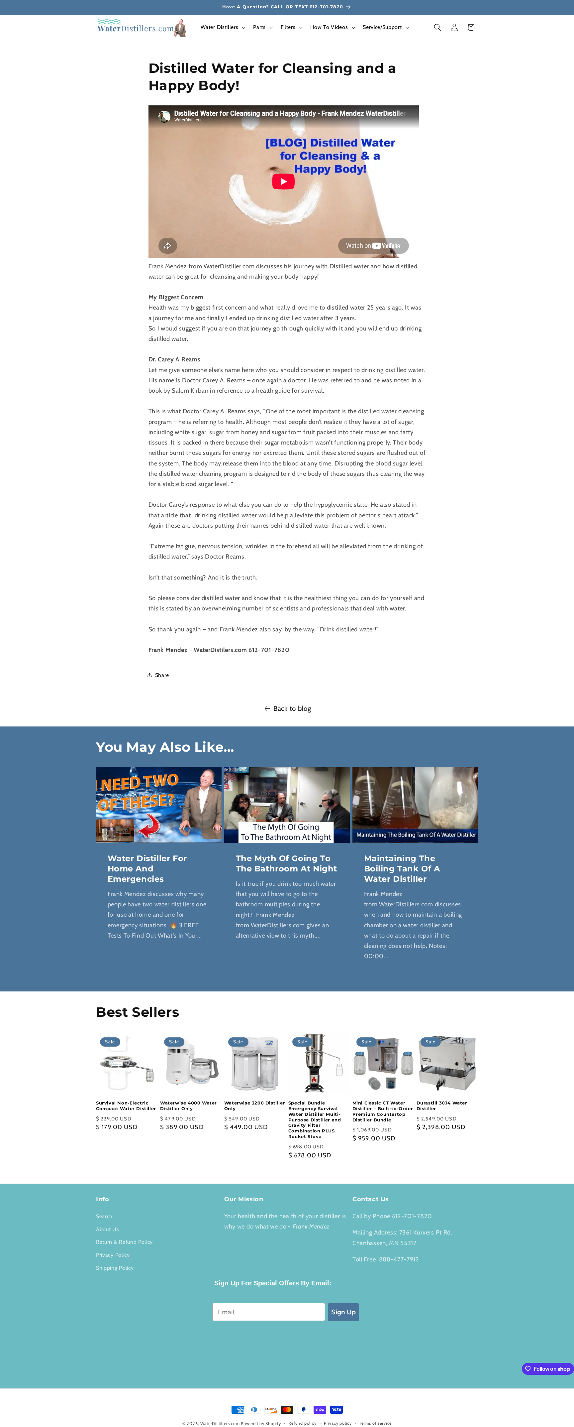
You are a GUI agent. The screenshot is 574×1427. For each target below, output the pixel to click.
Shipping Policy (115, 1267)
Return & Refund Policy (124, 1241)
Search (104, 1216)
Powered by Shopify (261, 1423)
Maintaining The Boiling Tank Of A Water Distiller (402, 868)
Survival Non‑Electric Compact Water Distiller (126, 1105)
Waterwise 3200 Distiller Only (254, 1105)
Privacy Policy (113, 1254)
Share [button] (162, 675)
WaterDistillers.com (219, 1423)
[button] (222, 28)
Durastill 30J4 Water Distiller (442, 1105)
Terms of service (375, 1423)
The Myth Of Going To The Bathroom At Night (286, 863)
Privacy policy (338, 1423)
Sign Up (343, 1312)
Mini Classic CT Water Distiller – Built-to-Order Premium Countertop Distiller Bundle (382, 1111)
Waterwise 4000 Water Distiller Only (188, 1105)
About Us (107, 1229)
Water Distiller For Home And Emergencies (147, 868)
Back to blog (292, 708)
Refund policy (302, 1423)
